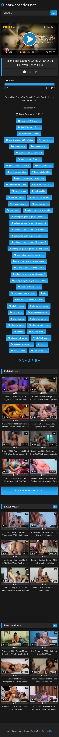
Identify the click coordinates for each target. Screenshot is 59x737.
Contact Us (47, 731)
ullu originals (18, 319)
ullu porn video (17, 325)
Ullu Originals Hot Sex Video (21, 140)
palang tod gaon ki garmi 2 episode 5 (30, 242)
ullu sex (20, 331)
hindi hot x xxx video (43, 185)
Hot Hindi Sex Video (30, 133)
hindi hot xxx (20, 191)
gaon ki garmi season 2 (19, 165)
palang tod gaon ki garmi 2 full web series (30, 248)
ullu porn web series (40, 325)
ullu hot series (18, 306)
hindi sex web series (40, 197)
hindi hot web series (17, 185)
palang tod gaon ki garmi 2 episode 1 (30, 217)
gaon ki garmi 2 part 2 (30, 159)
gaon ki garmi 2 (40, 146)
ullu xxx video (19, 351)
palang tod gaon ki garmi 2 (38, 210)
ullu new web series (39, 312)
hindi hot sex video (18, 172)
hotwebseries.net (20, 4)
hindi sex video (17, 197)
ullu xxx (43, 344)
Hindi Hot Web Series (30, 121)
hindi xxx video (41, 204)
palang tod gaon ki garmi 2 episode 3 (30, 229)
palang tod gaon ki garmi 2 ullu (30, 255)
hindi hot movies (44, 165)
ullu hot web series (40, 306)
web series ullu (40, 351)
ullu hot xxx (17, 312)
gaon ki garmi (19, 146)
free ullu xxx (46, 140)
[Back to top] (50, 729)
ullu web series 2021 (23, 344)
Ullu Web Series (42, 338)
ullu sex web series (19, 338)
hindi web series (19, 204)
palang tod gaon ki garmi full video (30, 261)
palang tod (14, 210)
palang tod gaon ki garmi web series (30, 280)
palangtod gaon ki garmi (24, 293)
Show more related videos (29, 490)
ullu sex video (37, 331)
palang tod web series (30, 287)
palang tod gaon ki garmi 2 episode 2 (30, 223)
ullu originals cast (39, 319)
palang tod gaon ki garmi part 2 (30, 268)
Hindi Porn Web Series (30, 127)
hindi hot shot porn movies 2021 (30, 178)
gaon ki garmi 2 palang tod (30, 153)
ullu (44, 293)
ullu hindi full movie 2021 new (30, 300)
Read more (28, 108)
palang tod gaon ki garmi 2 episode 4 (30, 236)
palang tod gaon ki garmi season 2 (30, 274)
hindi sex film (39, 191)
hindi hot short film (42, 172)
